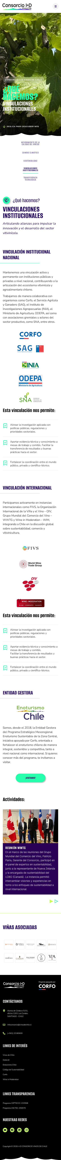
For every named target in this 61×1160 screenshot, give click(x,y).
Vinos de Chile (8, 1055)
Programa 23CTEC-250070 (14, 1108)
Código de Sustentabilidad (13, 1069)
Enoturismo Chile (9, 1065)
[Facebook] (12, 1130)
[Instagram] (26, 1130)
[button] (51, 901)
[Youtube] (5, 1130)
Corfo (5, 1074)
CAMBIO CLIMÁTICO (30, 153)
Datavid (6, 1060)
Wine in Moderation (11, 1079)
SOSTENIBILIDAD (30, 161)
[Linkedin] (19, 1130)
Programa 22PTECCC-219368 (15, 1103)
